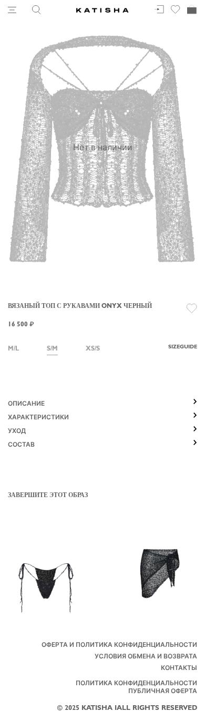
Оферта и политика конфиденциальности (119, 646)
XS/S (93, 349)
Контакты (179, 669)
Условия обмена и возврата (146, 657)
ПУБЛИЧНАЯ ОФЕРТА (162, 692)
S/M (52, 349)
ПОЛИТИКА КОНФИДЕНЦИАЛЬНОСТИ (136, 684)
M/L (13, 349)
